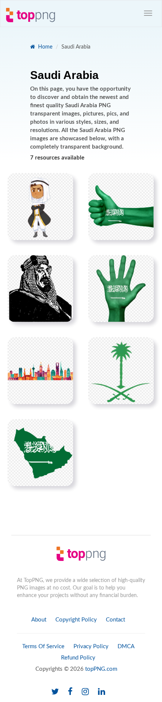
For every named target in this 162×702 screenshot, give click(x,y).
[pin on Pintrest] (63, 183)
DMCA (126, 646)
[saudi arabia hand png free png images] (121, 288)
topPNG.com (101, 669)
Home (44, 47)
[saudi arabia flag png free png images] (40, 452)
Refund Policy (78, 658)
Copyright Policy (76, 620)
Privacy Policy (91, 646)
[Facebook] (70, 692)
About (38, 620)
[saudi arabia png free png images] (40, 206)
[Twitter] (55, 692)
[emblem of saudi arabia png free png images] (121, 370)
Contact (115, 620)
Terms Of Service (43, 646)
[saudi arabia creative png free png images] (40, 370)
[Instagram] (85, 692)
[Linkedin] (101, 692)
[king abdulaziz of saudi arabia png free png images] (40, 288)
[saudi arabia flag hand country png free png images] (121, 206)
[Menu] (148, 13)
